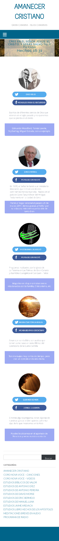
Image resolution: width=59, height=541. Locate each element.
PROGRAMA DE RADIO (15, 517)
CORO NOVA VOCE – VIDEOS (19, 478)
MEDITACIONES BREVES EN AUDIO (22, 513)
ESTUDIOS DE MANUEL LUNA (18, 501)
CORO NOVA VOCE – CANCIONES (21, 474)
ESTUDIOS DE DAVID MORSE (18, 493)
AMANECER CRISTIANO (16, 470)
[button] (29, 34)
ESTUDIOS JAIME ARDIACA (18, 505)
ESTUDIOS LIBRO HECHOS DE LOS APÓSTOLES (28, 509)
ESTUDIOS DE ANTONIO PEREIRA (21, 490)
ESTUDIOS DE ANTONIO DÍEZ (19, 486)
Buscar (48, 458)
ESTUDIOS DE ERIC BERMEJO (19, 497)
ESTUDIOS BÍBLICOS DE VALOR (20, 482)
